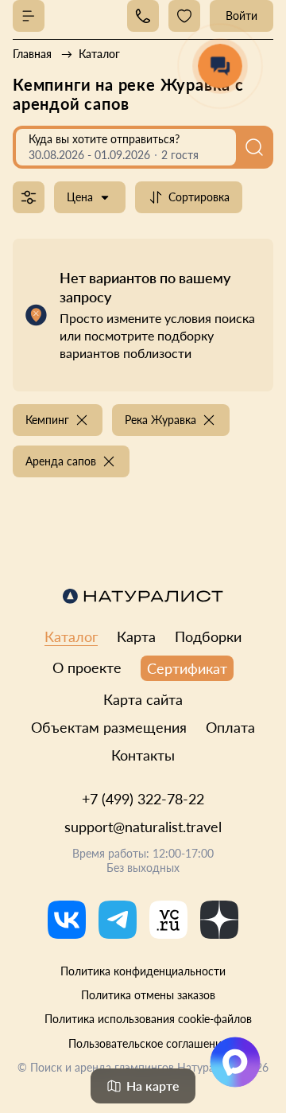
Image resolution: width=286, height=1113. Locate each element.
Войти (241, 15)
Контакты (143, 755)
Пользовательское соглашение (147, 1043)
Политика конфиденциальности (143, 971)
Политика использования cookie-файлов (148, 1018)
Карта (136, 636)
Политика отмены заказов (148, 995)
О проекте (87, 667)
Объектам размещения (109, 727)
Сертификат (187, 668)
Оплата (230, 727)
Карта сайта (143, 699)
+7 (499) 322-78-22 (143, 799)
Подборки (208, 636)
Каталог (71, 636)
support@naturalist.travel (143, 826)
